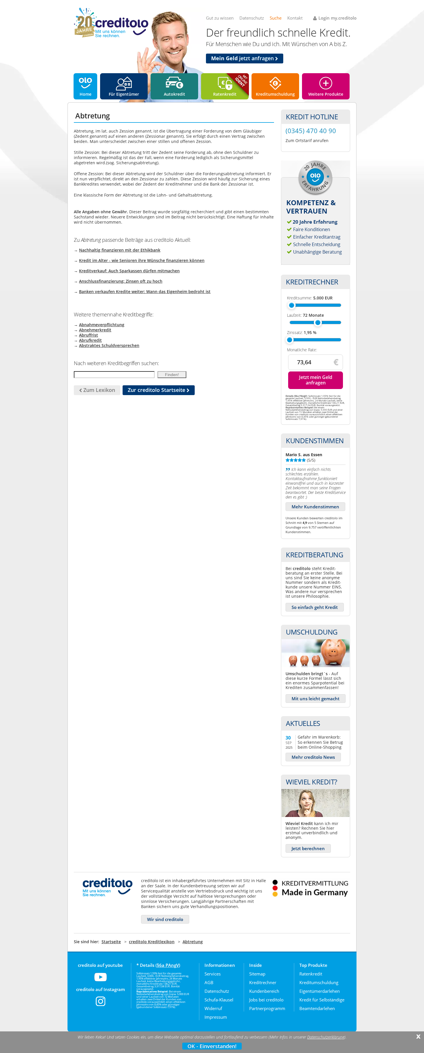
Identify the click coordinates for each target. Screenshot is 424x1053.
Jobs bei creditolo (266, 1000)
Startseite (111, 941)
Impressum (216, 1017)
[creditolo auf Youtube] (100, 981)
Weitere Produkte (325, 94)
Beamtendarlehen (317, 1008)
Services (213, 974)
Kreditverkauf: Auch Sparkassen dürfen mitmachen (129, 270)
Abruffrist (88, 335)
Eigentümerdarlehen (319, 991)
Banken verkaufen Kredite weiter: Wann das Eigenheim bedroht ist (145, 291)
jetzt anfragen (243, 58)
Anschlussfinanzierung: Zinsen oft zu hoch (120, 281)
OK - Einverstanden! (212, 1046)
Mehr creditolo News (313, 757)
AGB (209, 982)
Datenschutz (251, 18)
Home (85, 94)
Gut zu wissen (220, 18)
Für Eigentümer (124, 94)
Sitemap (257, 974)
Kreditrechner (262, 982)
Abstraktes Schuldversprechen (109, 345)
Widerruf (213, 1008)
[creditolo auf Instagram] (100, 1005)
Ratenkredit (225, 94)
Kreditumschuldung (275, 94)
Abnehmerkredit (95, 330)
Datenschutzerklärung (325, 1037)
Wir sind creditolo (165, 919)
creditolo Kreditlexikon (152, 941)
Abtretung (193, 941)
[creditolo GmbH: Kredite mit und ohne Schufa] (111, 36)
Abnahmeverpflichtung (101, 324)
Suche (276, 18)
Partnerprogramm (267, 1008)
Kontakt (295, 18)
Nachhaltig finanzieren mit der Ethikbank (119, 250)
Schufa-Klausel (219, 1000)
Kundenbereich (264, 991)
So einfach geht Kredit (315, 607)
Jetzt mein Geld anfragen (315, 380)
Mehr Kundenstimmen (315, 506)
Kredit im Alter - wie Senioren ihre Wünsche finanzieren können (142, 260)
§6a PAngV (168, 965)
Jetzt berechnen (308, 848)
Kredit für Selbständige (321, 1000)
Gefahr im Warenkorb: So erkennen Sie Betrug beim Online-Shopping (320, 742)
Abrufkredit (90, 340)
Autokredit (174, 94)
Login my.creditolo (337, 18)
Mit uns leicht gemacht (315, 698)
